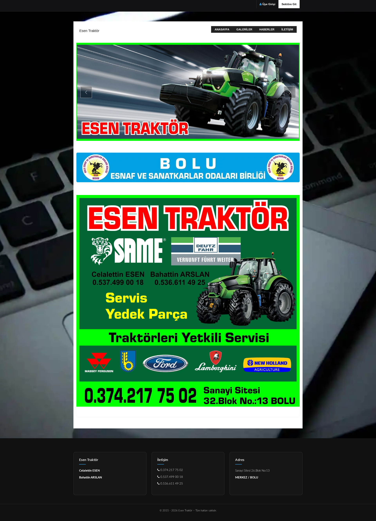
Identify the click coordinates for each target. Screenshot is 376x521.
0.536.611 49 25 (171, 483)
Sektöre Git (289, 4)
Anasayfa (222, 29)
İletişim (287, 29)
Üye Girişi (268, 4)
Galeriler (244, 29)
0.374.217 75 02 (171, 470)
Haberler (266, 29)
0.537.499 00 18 (171, 476)
